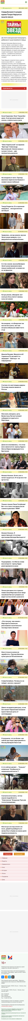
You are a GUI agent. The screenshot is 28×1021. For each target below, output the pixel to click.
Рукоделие (5, 876)
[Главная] (3, 957)
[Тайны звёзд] (2, 8)
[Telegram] (9, 977)
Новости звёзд (8, 112)
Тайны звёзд (3, 2)
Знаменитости (7, 8)
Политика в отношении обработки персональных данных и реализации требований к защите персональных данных (12, 1010)
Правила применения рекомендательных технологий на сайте (13, 1013)
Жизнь (4, 873)
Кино (3, 867)
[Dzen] (13, 977)
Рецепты (4, 861)
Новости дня (7, 704)
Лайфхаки (4, 858)
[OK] (6, 977)
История (4, 870)
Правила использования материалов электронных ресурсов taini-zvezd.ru (12, 1016)
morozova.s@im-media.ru (6, 1006)
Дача (3, 879)
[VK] (2, 977)
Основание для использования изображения (11, 1018)
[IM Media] (10, 957)
